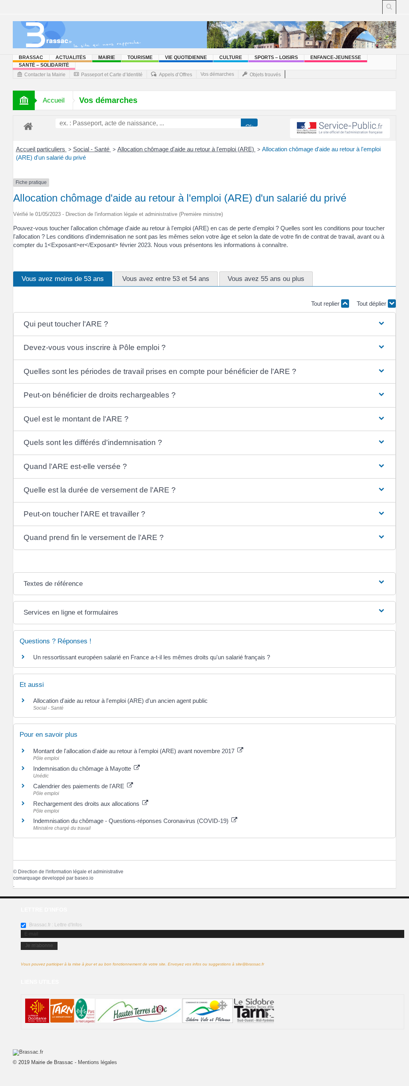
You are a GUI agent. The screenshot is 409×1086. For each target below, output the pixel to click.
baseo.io (84, 878)
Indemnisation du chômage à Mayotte (83, 768)
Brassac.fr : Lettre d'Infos (55, 925)
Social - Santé (92, 149)
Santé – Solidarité (44, 65)
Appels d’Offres (175, 74)
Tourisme (140, 57)
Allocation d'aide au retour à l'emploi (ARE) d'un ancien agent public (120, 700)
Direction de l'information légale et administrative (70, 871)
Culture (230, 57)
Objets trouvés (265, 74)
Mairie (106, 57)
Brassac (31, 57)
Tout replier (326, 303)
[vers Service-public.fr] (340, 128)
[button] (205, 324)
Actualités (71, 57)
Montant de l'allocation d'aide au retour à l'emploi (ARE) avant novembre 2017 (134, 751)
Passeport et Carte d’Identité (112, 74)
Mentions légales (97, 1062)
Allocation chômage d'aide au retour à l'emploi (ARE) (186, 149)
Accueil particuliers (41, 149)
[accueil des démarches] (28, 126)
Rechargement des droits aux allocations (87, 803)
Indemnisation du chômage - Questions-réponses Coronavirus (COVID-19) (131, 820)
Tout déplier (372, 303)
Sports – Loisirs (276, 57)
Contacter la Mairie (45, 74)
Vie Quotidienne (186, 57)
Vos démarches (217, 74)
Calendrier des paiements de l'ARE (79, 786)
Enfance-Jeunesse (335, 57)
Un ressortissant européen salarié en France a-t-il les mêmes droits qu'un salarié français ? (151, 657)
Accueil (54, 100)
